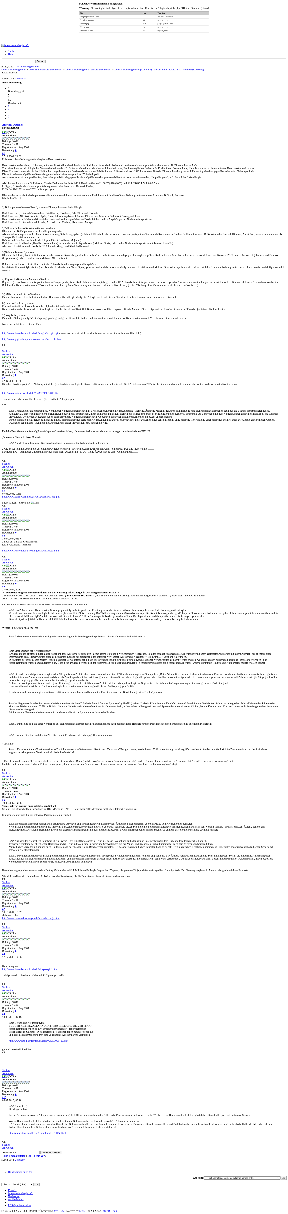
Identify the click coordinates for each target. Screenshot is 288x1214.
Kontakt (12, 1190)
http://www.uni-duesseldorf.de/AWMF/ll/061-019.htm (30, 393)
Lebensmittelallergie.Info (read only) (132, 69)
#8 (3, 954)
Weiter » (21, 78)
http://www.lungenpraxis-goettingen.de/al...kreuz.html (30, 550)
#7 (3, 909)
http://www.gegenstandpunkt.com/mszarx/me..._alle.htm (31, 339)
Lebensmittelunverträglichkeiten (45, 69)
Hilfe (10, 54)
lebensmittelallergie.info (13, 69)
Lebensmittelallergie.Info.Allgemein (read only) (179, 69)
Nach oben (14, 1196)
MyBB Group (110, 1211)
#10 (4, 1097)
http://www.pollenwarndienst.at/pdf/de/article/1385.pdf (31, 496)
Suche (11, 51)
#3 (3, 490)
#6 (3, 800)
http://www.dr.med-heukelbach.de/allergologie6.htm (29, 969)
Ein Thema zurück (15, 1155)
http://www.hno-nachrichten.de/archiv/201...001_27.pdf (38, 1040)
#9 (3, 1014)
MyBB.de (59, 1211)
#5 (3, 586)
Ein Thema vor (36, 1155)
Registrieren (32, 66)
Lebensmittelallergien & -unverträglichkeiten (87, 69)
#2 (3, 378)
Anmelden (20, 66)
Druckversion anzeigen (20, 1172)
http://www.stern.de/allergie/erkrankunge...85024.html (37, 1133)
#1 (3, 153)
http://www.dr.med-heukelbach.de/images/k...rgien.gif (30, 333)
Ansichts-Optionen (12, 124)
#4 (3, 535)
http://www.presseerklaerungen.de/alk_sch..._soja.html (31, 918)
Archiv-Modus (16, 1199)
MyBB (82, 1211)
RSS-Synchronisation (19, 1205)
